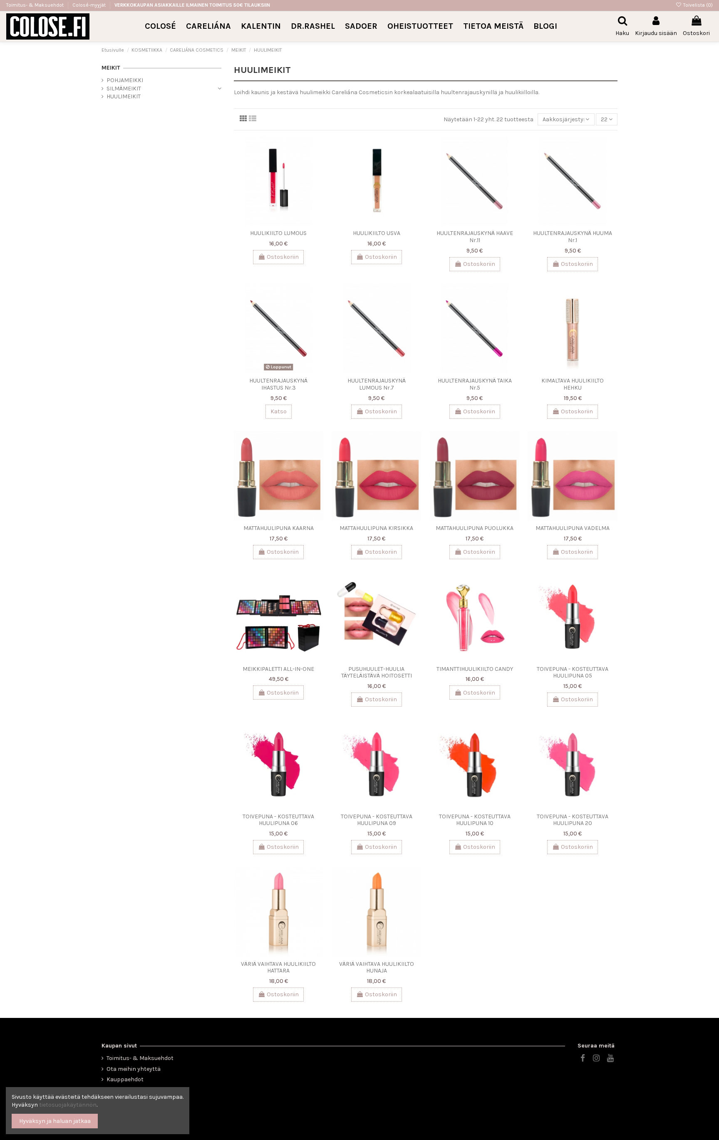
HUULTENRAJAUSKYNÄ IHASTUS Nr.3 (278, 384)
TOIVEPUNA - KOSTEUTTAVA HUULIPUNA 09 (376, 820)
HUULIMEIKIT (124, 96)
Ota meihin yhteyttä (134, 1068)
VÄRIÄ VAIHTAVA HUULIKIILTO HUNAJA (376, 967)
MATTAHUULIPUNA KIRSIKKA (376, 528)
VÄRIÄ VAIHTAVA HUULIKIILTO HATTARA (278, 967)
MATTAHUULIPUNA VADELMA (573, 528)
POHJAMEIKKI (125, 80)
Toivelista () (697, 5)
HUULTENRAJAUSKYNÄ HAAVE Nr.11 (474, 237)
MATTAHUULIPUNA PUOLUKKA (474, 528)
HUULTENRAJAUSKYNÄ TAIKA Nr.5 (475, 384)
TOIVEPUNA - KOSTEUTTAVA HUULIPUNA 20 (572, 820)
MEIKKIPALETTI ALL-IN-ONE (278, 668)
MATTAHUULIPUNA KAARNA (278, 528)
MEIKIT (111, 67)
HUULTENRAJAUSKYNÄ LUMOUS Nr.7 (376, 384)
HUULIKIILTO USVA (376, 233)
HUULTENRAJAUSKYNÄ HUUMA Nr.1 (572, 237)
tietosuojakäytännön (68, 1104)
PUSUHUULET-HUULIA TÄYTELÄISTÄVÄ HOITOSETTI (376, 672)
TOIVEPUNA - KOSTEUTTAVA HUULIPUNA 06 (278, 820)
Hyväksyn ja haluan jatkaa (55, 1121)
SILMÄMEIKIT (124, 88)
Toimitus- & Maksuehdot (35, 5)
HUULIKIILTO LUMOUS (278, 233)
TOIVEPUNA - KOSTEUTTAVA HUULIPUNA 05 (572, 672)
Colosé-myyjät (89, 5)
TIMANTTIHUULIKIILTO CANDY (474, 668)
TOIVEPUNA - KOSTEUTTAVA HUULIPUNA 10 (475, 820)
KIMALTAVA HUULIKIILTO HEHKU (572, 384)
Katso (278, 411)
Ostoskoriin (283, 256)
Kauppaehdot (125, 1079)
